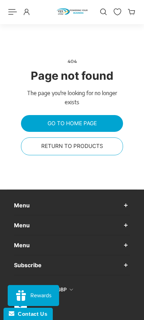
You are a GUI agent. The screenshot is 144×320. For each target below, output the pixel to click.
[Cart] (131, 12)
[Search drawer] (103, 12)
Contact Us (30, 314)
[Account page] (27, 12)
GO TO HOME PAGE (72, 123)
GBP (62, 289)
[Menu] (13, 12)
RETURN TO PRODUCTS (72, 146)
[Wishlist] (117, 12)
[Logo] (72, 12)
